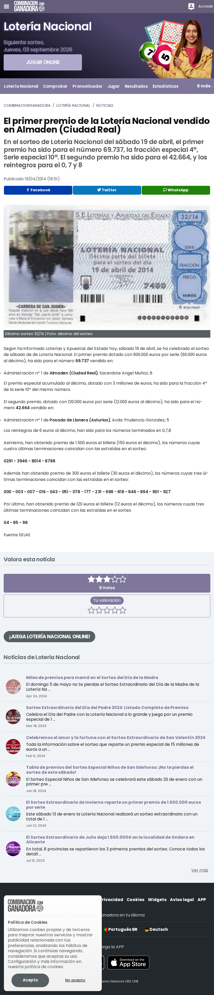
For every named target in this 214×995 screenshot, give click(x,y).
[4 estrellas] (115, 611)
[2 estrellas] (99, 611)
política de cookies (44, 966)
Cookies (135, 899)
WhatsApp (177, 190)
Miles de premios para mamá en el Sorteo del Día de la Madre (92, 677)
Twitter (109, 190)
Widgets (157, 899)
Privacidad (111, 899)
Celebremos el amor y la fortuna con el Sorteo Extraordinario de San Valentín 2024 (115, 737)
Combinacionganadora (27, 105)
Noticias (104, 105)
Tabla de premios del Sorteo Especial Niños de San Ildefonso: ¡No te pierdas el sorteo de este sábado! (110, 770)
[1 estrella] (91, 611)
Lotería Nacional (73, 105)
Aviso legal (182, 899)
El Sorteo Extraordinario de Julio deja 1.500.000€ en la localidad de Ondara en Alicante (110, 840)
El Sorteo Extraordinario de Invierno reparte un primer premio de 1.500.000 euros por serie (113, 805)
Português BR (122, 929)
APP (202, 899)
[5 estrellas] (123, 611)
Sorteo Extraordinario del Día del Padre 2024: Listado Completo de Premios (107, 707)
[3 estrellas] (107, 611)
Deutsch (158, 929)
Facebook (40, 190)
